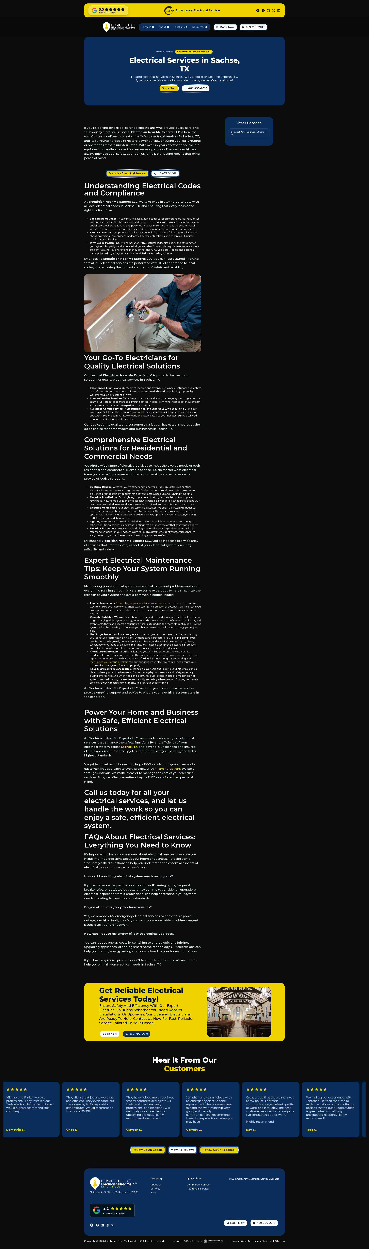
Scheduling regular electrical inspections (139, 603)
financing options (168, 768)
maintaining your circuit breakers (109, 662)
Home (159, 52)
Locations (179, 27)
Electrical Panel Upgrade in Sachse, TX (248, 133)
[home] (118, 27)
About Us (156, 1184)
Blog (153, 1192)
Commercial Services (199, 1184)
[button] (148, 27)
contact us (141, 412)
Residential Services (198, 1188)
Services (155, 1188)
